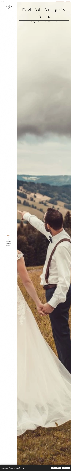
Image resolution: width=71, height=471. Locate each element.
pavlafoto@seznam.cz (60, 1)
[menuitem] (8, 235)
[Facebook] (1, 1)
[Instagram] (3, 1)
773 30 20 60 (68, 1)
